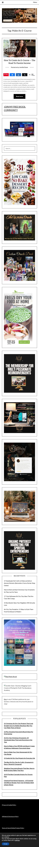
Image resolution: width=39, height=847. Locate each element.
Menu (35, 2)
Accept (5, 844)
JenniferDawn (23, 67)
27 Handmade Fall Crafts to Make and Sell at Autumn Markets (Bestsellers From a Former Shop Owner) (19, 583)
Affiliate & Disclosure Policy (10, 816)
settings (17, 840)
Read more (19, 96)
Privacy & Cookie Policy (9, 805)
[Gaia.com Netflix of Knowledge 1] (19, 665)
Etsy (5, 699)
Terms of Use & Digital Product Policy (13, 828)
